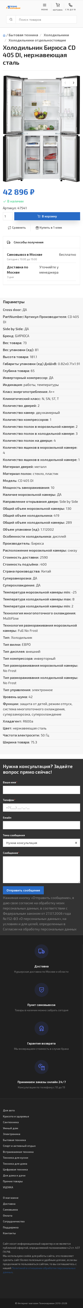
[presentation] (65, 82)
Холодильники (56, 35)
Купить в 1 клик (51, 227)
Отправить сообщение (23, 890)
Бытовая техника (23, 35)
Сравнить (19, 227)
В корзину (49, 216)
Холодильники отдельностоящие (37, 40)
